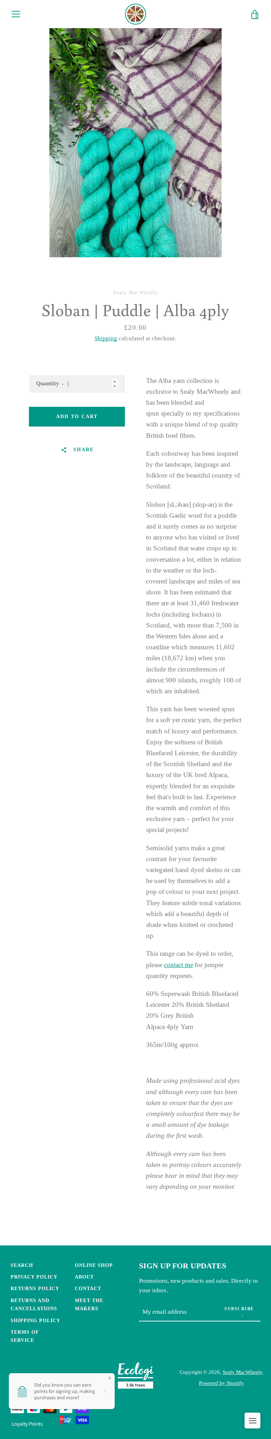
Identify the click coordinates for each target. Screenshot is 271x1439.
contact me (178, 964)
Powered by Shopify (221, 1383)
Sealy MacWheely (242, 1372)
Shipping (106, 338)
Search (22, 1265)
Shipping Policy (35, 1320)
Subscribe (239, 1308)
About (84, 1277)
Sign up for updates (182, 1266)
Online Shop (94, 1265)
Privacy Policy (34, 1277)
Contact (88, 1288)
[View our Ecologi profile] (135, 1377)
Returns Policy (35, 1288)
